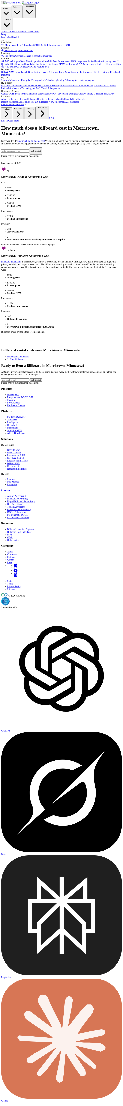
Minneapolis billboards (18, 356)
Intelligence (12, 422)
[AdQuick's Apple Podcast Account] (15, 576)
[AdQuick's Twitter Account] (15, 565)
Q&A (10, 537)
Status (10, 581)
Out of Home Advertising (19, 509)
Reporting (12, 425)
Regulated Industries (17, 469)
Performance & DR (16, 455)
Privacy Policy (14, 586)
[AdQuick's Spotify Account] (15, 573)
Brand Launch (14, 452)
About (10, 551)
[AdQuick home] (21, 2)
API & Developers (16, 433)
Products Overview (16, 417)
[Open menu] (2, 40)
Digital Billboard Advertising (21, 501)
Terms (10, 583)
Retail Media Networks (18, 517)
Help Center (13, 540)
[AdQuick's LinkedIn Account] (15, 567)
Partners (11, 557)
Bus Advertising (14, 504)
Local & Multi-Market (17, 460)
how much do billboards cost (31, 141)
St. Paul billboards (15, 359)
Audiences (12, 419)
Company (7, 19)
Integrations (12, 427)
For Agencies (13, 402)
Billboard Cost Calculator (19, 532)
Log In (4, 37)
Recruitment (13, 466)
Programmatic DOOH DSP (20, 397)
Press (9, 562)
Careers (10, 559)
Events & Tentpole (16, 458)
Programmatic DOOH (17, 515)
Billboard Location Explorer (20, 529)
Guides (5, 490)
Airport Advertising (16, 496)
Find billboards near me (12, 104)
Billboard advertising (11, 261)
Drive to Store (14, 450)
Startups (11, 479)
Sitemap (11, 589)
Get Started (13, 37)
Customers (12, 554)
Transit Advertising (16, 506)
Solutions (17, 7)
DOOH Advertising (16, 512)
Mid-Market (13, 481)
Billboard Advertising (17, 498)
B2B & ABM (13, 463)
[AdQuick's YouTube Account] (15, 570)
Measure (11, 400)
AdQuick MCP (14, 430)
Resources (29, 6)
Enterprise (12, 484)
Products (6, 109)
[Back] (2, 2)
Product (6, 8)
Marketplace (13, 394)
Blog (3, 34)
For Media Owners (16, 405)
